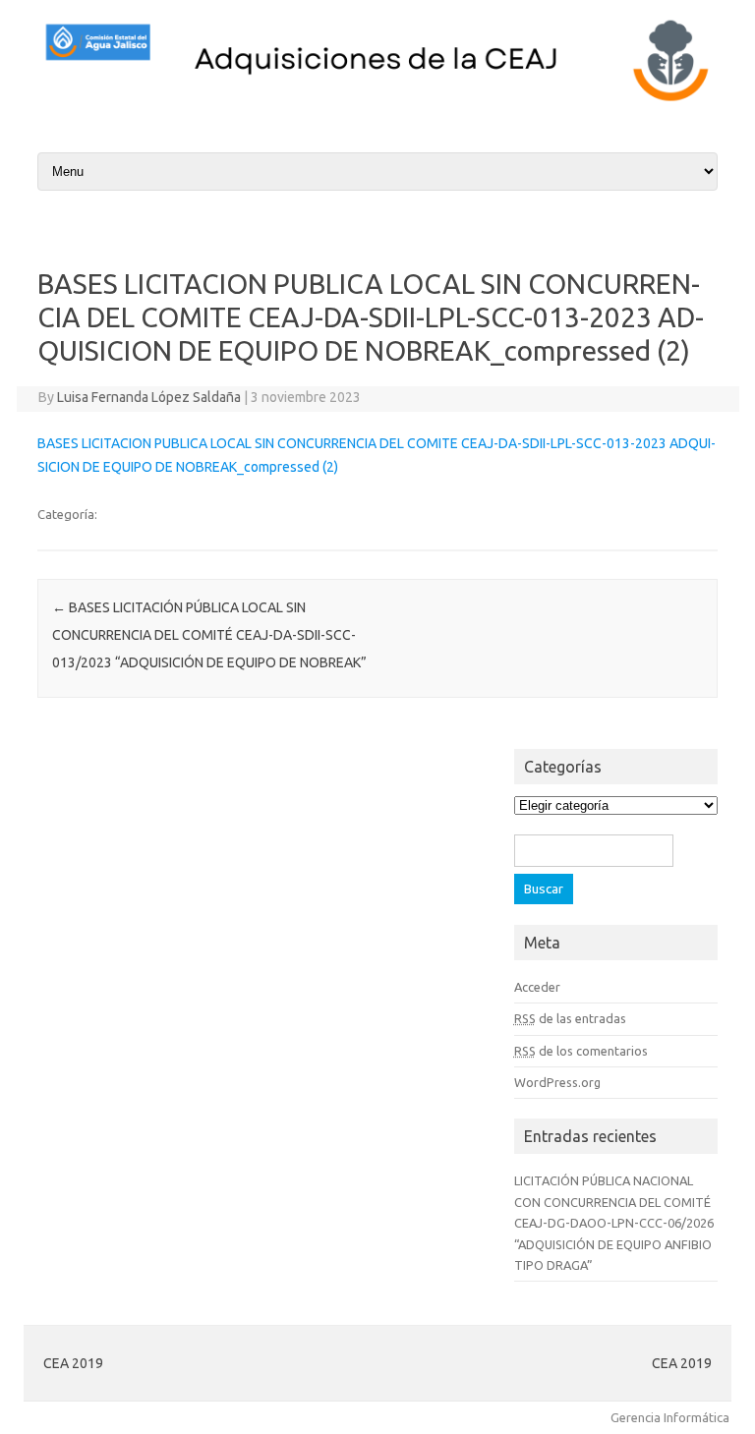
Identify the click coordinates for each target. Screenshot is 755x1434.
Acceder (537, 987)
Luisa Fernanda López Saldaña (149, 397)
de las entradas (570, 1018)
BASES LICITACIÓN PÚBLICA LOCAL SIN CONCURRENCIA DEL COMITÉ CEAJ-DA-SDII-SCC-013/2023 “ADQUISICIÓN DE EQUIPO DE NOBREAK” (209, 635)
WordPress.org (557, 1082)
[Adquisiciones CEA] (377, 101)
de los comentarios (581, 1051)
